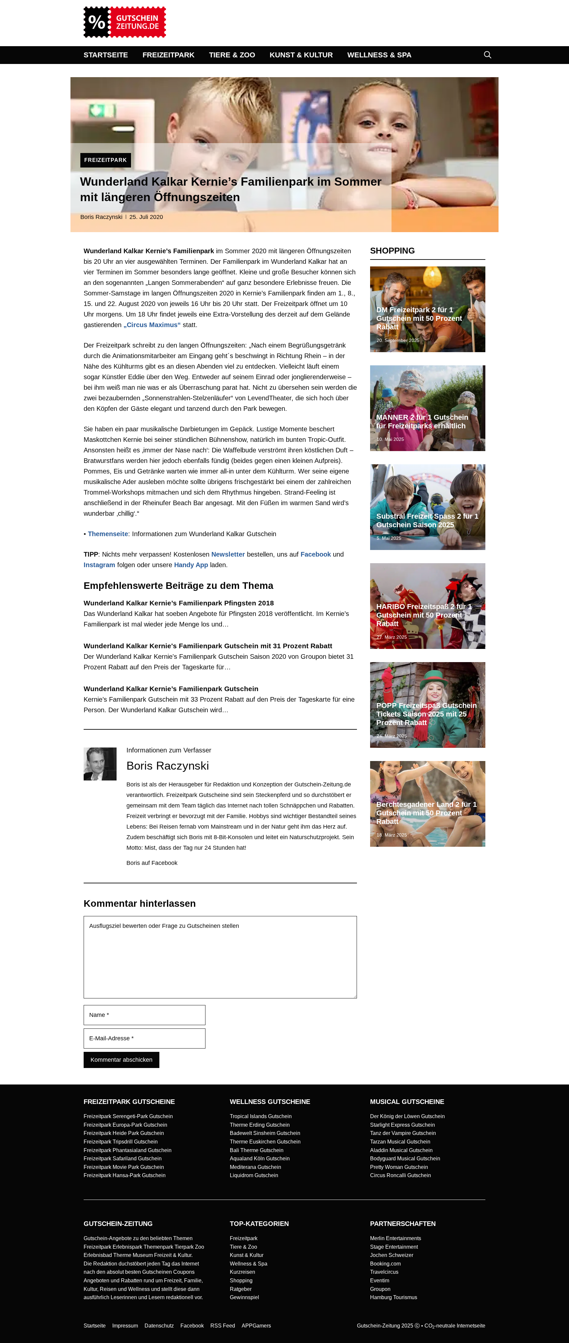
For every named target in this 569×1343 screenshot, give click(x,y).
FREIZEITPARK (169, 55)
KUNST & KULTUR (301, 55)
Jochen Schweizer (391, 1255)
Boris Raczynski (101, 217)
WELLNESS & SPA (379, 55)
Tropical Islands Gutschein (261, 1116)
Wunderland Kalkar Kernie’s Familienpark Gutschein (171, 688)
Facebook (316, 554)
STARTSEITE (106, 55)
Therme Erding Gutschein (260, 1125)
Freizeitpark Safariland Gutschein (123, 1158)
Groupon (380, 1289)
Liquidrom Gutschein (254, 1175)
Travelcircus (384, 1272)
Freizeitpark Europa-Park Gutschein (125, 1125)
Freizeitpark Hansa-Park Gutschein (125, 1175)
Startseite (95, 1325)
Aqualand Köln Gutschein (260, 1158)
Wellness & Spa (248, 1264)
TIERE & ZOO (232, 55)
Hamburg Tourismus (393, 1297)
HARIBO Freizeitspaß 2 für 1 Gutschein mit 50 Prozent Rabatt (424, 615)
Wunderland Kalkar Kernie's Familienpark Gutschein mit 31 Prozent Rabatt (208, 646)
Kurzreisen (242, 1272)
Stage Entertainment (394, 1247)
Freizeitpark (243, 1238)
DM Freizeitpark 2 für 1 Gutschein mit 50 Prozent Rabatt (419, 318)
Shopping (241, 1280)
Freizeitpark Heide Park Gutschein (124, 1133)
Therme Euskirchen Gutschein (265, 1142)
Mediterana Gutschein (255, 1167)
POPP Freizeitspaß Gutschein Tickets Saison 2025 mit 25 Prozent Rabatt (426, 714)
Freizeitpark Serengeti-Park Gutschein (128, 1116)
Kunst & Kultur (246, 1255)
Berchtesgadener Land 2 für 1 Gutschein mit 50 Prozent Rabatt (426, 813)
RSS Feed (222, 1325)
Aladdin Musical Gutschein (401, 1150)
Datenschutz (159, 1325)
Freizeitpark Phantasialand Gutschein (128, 1150)
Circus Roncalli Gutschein (400, 1175)
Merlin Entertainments (395, 1238)
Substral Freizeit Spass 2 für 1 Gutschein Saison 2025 (427, 520)
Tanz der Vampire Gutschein (403, 1133)
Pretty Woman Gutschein (399, 1167)
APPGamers (256, 1325)
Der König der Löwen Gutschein (407, 1116)
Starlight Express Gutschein (402, 1125)
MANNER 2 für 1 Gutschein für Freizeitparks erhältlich (422, 421)
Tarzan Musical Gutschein (400, 1142)
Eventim (379, 1280)
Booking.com (385, 1264)
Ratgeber (241, 1289)
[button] (488, 55)
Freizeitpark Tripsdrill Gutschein (121, 1142)
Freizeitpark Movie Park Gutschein (124, 1167)
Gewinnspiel (244, 1297)
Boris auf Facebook (151, 863)
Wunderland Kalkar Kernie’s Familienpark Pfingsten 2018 (179, 603)
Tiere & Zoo (243, 1247)
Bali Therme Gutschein (257, 1150)
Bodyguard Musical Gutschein (405, 1158)
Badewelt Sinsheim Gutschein (265, 1133)
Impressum (125, 1325)
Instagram (99, 564)
